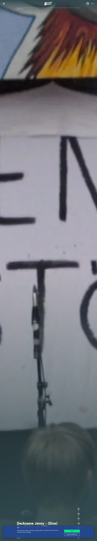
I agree (72, 531)
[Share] (78, 523)
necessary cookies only (72, 534)
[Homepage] (48, 3)
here (29, 532)
